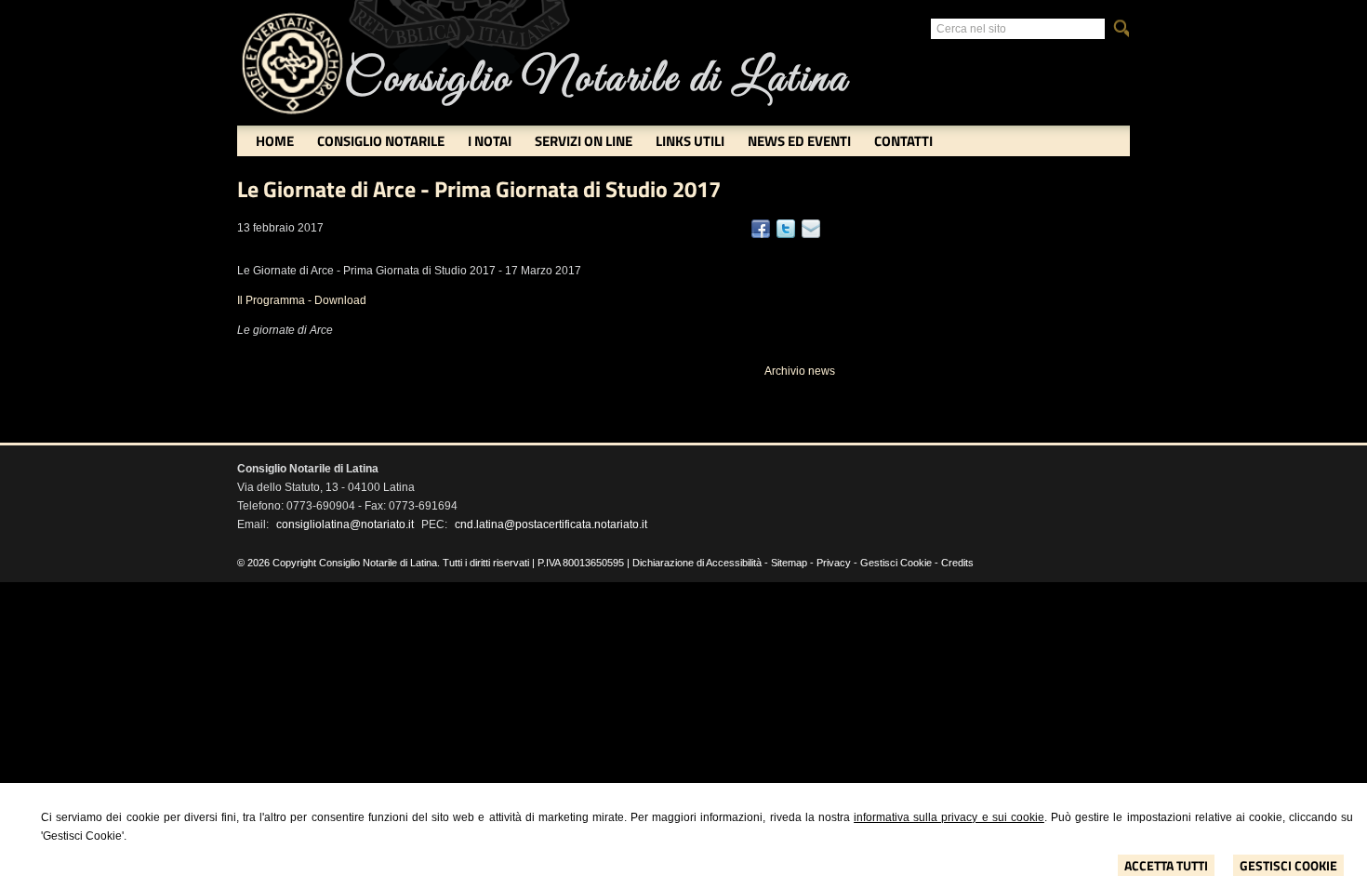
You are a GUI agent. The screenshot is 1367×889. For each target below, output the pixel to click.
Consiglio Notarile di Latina (596, 79)
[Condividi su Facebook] (760, 229)
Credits (957, 562)
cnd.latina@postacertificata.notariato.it (551, 524)
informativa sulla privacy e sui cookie (949, 817)
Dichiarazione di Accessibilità (697, 562)
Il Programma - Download (301, 300)
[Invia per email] (811, 229)
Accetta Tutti (1166, 865)
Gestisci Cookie (1288, 865)
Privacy (833, 562)
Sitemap (789, 562)
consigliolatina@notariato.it (345, 524)
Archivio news (799, 371)
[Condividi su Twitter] (786, 229)
